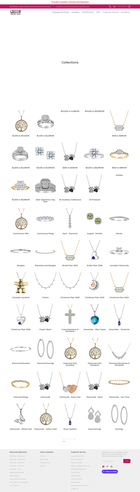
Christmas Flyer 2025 (20, 329)
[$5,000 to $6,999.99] (94, 153)
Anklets (119, 175)
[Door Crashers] (70, 415)
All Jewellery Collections (70, 200)
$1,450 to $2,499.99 (45, 136)
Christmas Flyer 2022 (70, 297)
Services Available (77, 459)
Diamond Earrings (45, 363)
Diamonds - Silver (94, 397)
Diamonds (45, 397)
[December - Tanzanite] (119, 315)
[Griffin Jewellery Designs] (16, 12)
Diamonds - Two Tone (119, 397)
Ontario (42, 456)
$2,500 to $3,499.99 (21, 168)
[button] (103, 466)
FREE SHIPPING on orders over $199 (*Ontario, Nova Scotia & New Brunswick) (30, 6)
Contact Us (74, 489)
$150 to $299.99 (119, 136)
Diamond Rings (21, 397)
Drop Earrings (94, 429)
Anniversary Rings (45, 233)
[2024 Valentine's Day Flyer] (45, 185)
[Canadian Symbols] (21, 283)
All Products (94, 200)
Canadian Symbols (21, 297)
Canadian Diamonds (119, 265)
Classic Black (45, 329)
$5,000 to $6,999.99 (95, 168)
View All (42, 466)
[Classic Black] (45, 315)
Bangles (21, 265)
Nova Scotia (44, 459)
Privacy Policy (75, 472)
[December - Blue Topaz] (94, 315)
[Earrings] (119, 415)
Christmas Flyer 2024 (119, 297)
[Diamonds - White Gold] (21, 415)
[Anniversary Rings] (45, 219)
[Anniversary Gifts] (21, 219)
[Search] (110, 6)
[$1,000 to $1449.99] (21, 121)
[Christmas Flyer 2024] (119, 283)
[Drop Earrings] (94, 415)
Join (127, 461)
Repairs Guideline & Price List (80, 466)
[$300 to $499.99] (70, 153)
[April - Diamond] (70, 219)
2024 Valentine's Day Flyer (45, 201)
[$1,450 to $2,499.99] (45, 121)
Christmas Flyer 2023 (94, 297)
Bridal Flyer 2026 (94, 265)
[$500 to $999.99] (119, 153)
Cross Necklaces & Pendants (70, 330)
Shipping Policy (76, 476)
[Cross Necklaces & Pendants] (70, 315)
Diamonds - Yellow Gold (45, 429)
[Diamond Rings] (21, 383)
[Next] (75, 439)
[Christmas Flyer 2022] (70, 283)
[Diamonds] (45, 383)
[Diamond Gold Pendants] (94, 349)
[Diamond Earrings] (45, 349)
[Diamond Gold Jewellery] (70, 349)
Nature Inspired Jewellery (18, 479)
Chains (45, 297)
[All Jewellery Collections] (70, 185)
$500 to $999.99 (119, 168)
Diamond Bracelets (21, 363)
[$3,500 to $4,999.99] (45, 153)
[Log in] (129, 6)
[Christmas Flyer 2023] (94, 283)
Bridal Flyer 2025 (70, 265)
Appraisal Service (76, 463)
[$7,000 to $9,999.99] (21, 185)
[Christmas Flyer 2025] (21, 315)
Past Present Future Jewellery (19, 482)
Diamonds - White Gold (21, 429)
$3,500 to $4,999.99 (45, 168)
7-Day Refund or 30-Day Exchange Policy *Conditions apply (73, 6)
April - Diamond (70, 233)
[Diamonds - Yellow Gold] (45, 415)
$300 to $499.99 (70, 168)
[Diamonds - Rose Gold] (70, 383)
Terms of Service (76, 479)
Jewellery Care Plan (77, 456)
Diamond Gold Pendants (94, 364)
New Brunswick (45, 463)
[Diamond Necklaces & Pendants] (119, 349)
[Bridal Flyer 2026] (94, 251)
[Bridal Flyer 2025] (70, 251)
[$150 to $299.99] (119, 121)
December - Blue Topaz (95, 329)
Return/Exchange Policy (78, 469)
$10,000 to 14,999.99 (70, 111)
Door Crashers (70, 429)
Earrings (119, 429)
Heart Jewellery (14, 476)
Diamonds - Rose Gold (70, 397)
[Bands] (119, 219)
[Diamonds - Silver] (94, 383)
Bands (119, 233)
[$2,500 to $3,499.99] (21, 153)
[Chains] (45, 283)
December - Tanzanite (119, 329)
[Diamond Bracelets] (21, 349)
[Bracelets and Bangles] (45, 251)
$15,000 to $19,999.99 (94, 111)
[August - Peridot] (94, 219)
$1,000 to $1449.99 (20, 136)
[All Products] (94, 185)
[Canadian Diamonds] (119, 251)
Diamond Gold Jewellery (70, 364)
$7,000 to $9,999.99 (21, 200)
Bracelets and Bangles (45, 265)
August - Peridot (94, 233)
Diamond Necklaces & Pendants (119, 364)
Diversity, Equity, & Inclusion (80, 485)
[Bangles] (21, 251)
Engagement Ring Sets (17, 472)
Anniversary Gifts (21, 233)
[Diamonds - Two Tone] (119, 383)
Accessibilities (75, 482)
